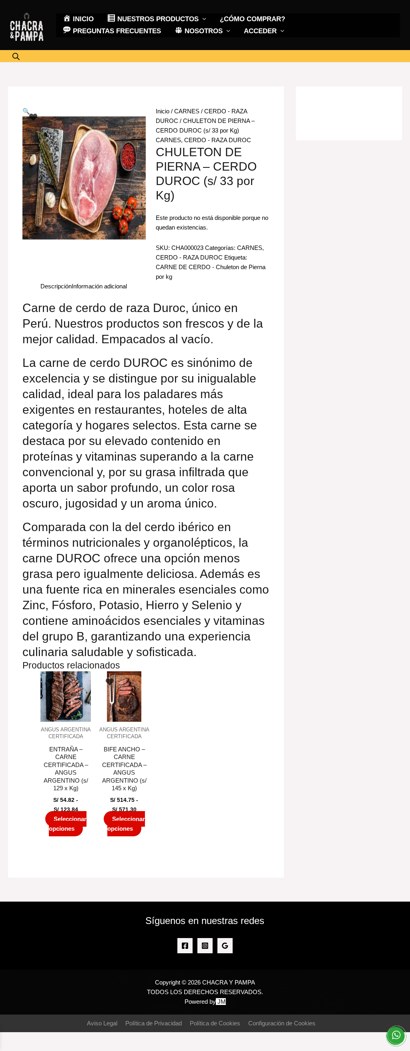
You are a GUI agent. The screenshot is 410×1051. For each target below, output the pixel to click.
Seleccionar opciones (67, 823)
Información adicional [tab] (99, 286)
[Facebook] (185, 945)
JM (221, 1001)
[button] (26, 111)
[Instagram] (205, 945)
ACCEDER (260, 31)
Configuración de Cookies (282, 1023)
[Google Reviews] (225, 945)
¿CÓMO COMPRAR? (252, 19)
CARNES (186, 111)
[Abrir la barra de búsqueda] (16, 56)
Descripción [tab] (56, 286)
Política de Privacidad (153, 1023)
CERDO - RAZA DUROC (217, 140)
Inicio (162, 111)
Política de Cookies (215, 1023)
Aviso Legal (102, 1023)
